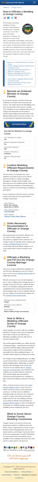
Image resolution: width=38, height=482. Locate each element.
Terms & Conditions (11, 472)
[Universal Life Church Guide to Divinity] (19, 449)
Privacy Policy (26, 472)
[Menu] (34, 2)
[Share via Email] (5, 18)
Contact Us (19, 478)
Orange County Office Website (15, 216)
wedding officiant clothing (11, 403)
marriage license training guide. (16, 295)
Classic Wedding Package (13, 244)
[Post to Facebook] (8, 18)
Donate (16, 475)
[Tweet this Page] (12, 18)
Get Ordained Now (19, 124)
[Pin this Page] (15, 18)
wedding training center (25, 273)
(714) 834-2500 (9, 212)
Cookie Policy (6, 475)
